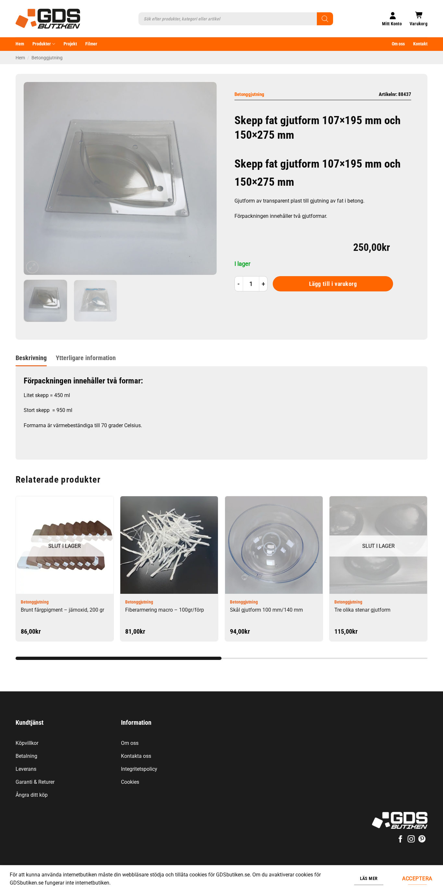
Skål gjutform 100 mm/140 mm (266, 610)
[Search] (325, 18)
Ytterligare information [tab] (86, 358)
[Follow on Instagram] (411, 840)
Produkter (41, 44)
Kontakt (420, 44)
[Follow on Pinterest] (421, 840)
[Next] (204, 178)
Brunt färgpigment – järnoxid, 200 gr (62, 610)
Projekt (70, 44)
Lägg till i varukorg (333, 284)
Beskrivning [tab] (31, 358)
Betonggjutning (47, 57)
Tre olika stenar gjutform (362, 610)
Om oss (398, 44)
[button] (418, 18)
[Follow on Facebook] (400, 840)
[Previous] (36, 178)
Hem (20, 44)
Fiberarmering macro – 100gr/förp (164, 610)
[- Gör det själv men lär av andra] (48, 19)
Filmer (91, 44)
